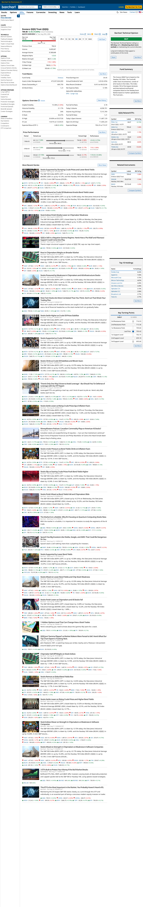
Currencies (40, 12)
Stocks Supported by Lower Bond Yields (56, 554)
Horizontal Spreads (7, 106)
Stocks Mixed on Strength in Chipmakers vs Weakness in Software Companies (71, 747)
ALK (25, 419)
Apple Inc (114, 275)
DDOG (26, 740)
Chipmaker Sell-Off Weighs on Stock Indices (57, 654)
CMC (25, 512)
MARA (26, 374)
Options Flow (5, 63)
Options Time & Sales (7, 65)
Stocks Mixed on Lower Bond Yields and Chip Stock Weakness (65, 577)
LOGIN (121, 7)
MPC (57, 183)
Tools (69, 12)
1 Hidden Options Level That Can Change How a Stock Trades (65, 622)
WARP (44, 547)
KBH (92, 268)
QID (90, 397)
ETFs (22, 12)
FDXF (41, 231)
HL (41, 508)
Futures (30, 12)
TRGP (25, 613)
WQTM (57, 530)
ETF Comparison (6, 128)
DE (72, 419)
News (62, 12)
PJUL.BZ (26, 783)
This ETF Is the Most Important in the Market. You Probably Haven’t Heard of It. (72, 787)
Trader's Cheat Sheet (7, 44)
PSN (40, 377)
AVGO (41, 228)
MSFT (44, 742)
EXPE (90, 228)
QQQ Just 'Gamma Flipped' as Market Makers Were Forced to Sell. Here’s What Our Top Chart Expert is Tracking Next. (73, 637)
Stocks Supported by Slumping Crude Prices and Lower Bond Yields (67, 170)
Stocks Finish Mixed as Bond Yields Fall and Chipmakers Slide (64, 494)
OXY (95, 185)
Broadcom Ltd (116, 294)
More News (102, 165)
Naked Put (4, 97)
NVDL (92, 399)
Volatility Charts (6, 78)
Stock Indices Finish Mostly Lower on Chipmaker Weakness (64, 215)
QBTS (41, 530)
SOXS (76, 399)
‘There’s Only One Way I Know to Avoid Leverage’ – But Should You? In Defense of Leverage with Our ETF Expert (72, 385)
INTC (25, 401)
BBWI (25, 618)
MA (93, 291)
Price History (5, 49)
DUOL (41, 618)
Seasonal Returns (6, 46)
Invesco (60, 78)
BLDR (90, 266)
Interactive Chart (6, 27)
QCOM (42, 210)
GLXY (88, 183)
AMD (88, 510)
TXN (25, 231)
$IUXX (41, 185)
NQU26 (75, 377)
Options (13, 12)
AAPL (42, 800)
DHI (74, 266)
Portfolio (73, 7)
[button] (141, 12)
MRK (39, 331)
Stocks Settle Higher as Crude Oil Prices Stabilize (59, 315)
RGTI (89, 530)
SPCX (41, 550)
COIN (60, 185)
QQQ (43, 248)
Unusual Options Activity (9, 68)
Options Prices (5, 58)
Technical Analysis (6, 41)
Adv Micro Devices (117, 286)
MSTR (25, 183)
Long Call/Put (5, 92)
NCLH (60, 424)
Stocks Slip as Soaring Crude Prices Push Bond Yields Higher (64, 471)
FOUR (25, 185)
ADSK (89, 692)
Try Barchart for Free (134, 7)
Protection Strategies (7, 102)
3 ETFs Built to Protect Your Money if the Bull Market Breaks (64, 770)
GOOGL (92, 528)
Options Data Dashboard (9, 85)
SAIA (25, 228)
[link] (104, 34)
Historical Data (5, 51)
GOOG (76, 528)
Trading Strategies (6, 39)
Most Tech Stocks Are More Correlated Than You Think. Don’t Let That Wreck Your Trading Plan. (73, 299)
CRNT (25, 444)
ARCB (76, 231)
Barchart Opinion (6, 37)
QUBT (60, 528)
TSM (44, 399)
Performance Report (7, 20)
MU (75, 397)
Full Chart (102, 39)
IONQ (74, 530)
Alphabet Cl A (115, 289)
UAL (56, 419)
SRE (25, 331)
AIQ (90, 442)
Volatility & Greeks (6, 60)
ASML (25, 208)
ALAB (60, 742)
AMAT (25, 266)
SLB (25, 268)
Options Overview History (9, 70)
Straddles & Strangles (8, 104)
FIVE (25, 188)
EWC (25, 442)
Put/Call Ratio (5, 75)
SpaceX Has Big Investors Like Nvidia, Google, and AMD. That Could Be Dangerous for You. (73, 538)
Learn (77, 12)
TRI (25, 510)
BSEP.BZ (75, 780)
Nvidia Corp (115, 272)
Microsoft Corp (116, 278)
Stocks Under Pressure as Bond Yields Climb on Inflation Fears (65, 449)
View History (102, 100)
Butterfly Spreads (6, 109)
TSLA (25, 334)
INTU (85, 590)
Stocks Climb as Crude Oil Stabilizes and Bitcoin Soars (61, 361)
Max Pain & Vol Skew (7, 82)
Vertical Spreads (6, 99)
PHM (77, 291)
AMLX (25, 695)
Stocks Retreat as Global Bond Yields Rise (56, 677)
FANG (25, 210)
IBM (25, 530)
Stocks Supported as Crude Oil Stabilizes (56, 338)
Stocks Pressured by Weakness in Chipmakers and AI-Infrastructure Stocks (70, 275)
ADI (25, 615)
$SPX (87, 374)
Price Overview (6, 18)
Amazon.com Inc (116, 283)
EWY (59, 397)
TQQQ (42, 311)
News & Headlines (6, 118)
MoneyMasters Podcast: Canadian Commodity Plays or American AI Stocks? (70, 428)
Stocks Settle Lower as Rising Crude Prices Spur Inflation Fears (65, 406)
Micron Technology (117, 280)
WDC (59, 356)
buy (126, 39)
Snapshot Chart (6, 29)
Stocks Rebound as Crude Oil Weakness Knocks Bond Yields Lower (67, 192)
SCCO (41, 512)
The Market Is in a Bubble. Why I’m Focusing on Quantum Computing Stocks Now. (73, 517)
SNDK (41, 206)
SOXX (58, 311)
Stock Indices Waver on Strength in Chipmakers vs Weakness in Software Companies (69, 723)
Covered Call (5, 94)
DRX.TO (41, 444)
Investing (52, 12)
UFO (74, 550)
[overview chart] (83, 54)
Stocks (4, 12)
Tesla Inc (114, 297)
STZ (71, 715)
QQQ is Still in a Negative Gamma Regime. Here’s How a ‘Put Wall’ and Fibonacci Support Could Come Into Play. (72, 239)
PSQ (89, 550)
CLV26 (42, 379)
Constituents (5, 126)
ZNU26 (77, 185)
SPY (57, 444)
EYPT (57, 715)
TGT (42, 183)
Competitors (5, 123)
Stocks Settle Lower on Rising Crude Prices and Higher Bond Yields (67, 699)
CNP (87, 329)
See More (103, 74)
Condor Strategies (7, 111)
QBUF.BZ (61, 780)
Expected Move (6, 73)
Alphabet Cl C (115, 291)
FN (40, 615)
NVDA (25, 397)
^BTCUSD (27, 572)
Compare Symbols (135, 153)
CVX (73, 183)
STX (25, 293)
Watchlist (65, 7)
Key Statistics (5, 121)
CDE (73, 508)
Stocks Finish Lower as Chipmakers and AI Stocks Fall (61, 600)
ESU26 (41, 188)
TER (42, 329)
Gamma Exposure (6, 80)
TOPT (76, 800)
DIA (40, 532)
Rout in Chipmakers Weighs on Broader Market (59, 252)
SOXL (41, 401)
